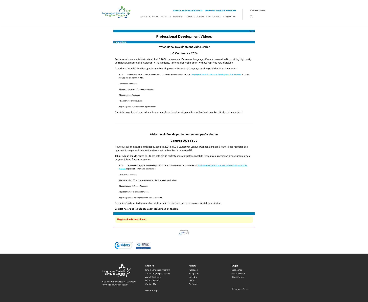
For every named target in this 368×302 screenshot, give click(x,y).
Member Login (152, 290)
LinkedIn (193, 277)
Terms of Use (238, 277)
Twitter (192, 280)
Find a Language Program (157, 270)
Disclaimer (237, 270)
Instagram (193, 273)
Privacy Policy (238, 273)
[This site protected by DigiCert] (123, 245)
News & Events (152, 280)
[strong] (145, 17)
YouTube (193, 284)
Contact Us (150, 284)
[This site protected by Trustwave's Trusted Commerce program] (143, 245)
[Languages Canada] (119, 270)
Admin (252, 31)
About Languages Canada (157, 273)
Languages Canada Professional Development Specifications (216, 74)
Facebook (193, 270)
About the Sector (153, 277)
